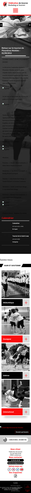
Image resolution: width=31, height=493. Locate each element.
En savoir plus (27, 490)
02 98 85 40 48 (15, 460)
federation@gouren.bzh (15, 463)
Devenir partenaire (22, 432)
